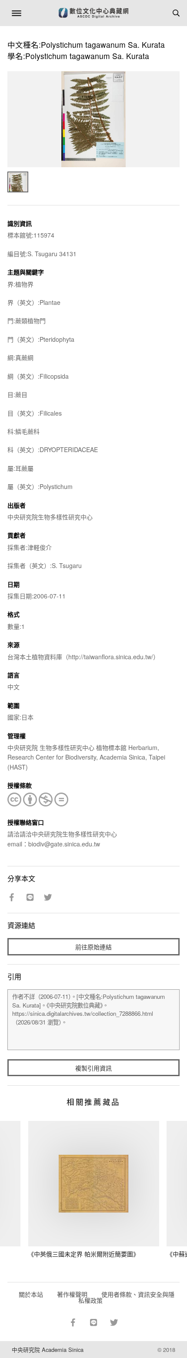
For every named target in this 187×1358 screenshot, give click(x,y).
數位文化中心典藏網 (93, 13)
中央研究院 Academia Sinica (47, 1349)
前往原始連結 (93, 946)
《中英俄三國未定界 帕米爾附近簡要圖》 (83, 1253)
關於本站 (31, 1294)
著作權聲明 (72, 1294)
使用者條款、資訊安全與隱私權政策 (126, 1297)
